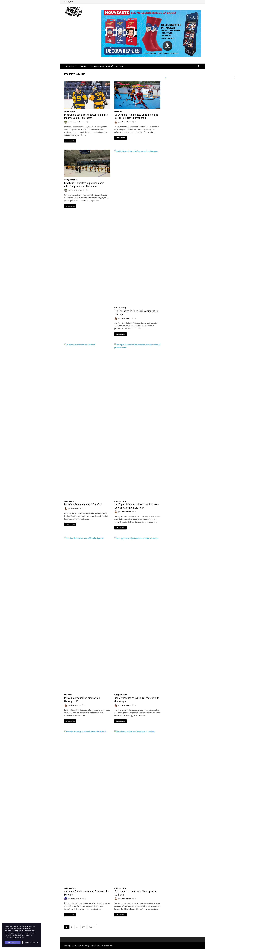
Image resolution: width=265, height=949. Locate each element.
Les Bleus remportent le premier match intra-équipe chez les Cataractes (84, 185)
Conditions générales (30, 942)
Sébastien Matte (126, 122)
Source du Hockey (83, 946)
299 (83, 927)
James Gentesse (75, 899)
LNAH (66, 501)
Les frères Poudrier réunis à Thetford (83, 504)
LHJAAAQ (117, 308)
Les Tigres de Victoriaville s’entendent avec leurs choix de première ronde (136, 506)
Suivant (92, 927)
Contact (119, 66)
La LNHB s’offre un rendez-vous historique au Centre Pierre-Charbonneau (136, 116)
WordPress (103, 946)
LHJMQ (66, 111)
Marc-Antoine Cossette (77, 122)
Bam (110, 946)
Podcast (83, 66)
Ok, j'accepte (12, 942)
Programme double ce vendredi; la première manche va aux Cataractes (86, 116)
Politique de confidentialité (101, 66)
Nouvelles (70, 66)
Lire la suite (70, 141)
